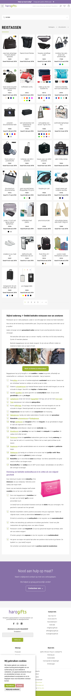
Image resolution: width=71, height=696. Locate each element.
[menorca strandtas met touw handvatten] (61, 76)
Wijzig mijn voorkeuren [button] (12, 689)
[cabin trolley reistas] (61, 148)
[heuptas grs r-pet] (44, 178)
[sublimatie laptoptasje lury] (61, 112)
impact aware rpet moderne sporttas (61, 189)
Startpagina (51, 27)
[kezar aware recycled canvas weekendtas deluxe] (10, 76)
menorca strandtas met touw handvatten (61, 87)
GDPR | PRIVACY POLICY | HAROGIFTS (51, 652)
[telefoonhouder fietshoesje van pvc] (27, 243)
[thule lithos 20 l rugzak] (44, 243)
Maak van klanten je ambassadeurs (35, 368)
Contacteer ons (34, 588)
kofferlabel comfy (27, 87)
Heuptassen (14, 446)
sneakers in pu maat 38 (9, 255)
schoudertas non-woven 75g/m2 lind (44, 123)
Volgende (42, 302)
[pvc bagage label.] (27, 275)
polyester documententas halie (9, 123)
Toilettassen (14, 452)
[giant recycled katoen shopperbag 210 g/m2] (27, 178)
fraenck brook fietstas (27, 53)
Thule (12, 402)
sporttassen (19, 422)
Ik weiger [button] (19, 685)
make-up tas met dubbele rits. (44, 87)
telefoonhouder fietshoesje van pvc (27, 255)
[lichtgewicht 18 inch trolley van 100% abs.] (10, 275)
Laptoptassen (14, 399)
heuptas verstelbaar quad (44, 54)
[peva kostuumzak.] (44, 210)
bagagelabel (34, 399)
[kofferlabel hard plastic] (27, 210)
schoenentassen (23, 418)
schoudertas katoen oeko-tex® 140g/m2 (61, 221)
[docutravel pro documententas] (10, 178)
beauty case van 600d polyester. (44, 160)
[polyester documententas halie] (10, 112)
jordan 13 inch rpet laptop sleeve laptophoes (10, 222)
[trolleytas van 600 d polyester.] (27, 148)
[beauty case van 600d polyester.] (44, 148)
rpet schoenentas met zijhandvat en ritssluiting (27, 124)
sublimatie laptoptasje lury (61, 123)
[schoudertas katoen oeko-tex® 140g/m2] (61, 210)
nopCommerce (38, 682)
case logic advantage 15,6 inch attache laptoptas (9, 54)
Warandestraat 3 (52, 622)
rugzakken (18, 393)
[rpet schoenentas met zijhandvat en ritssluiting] (27, 112)
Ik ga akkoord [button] (10, 685)
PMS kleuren (51, 655)
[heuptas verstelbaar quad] (44, 42)
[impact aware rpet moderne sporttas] (61, 178)
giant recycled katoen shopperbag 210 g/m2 (27, 189)
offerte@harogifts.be (52, 631)
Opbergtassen (14, 415)
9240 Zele (52, 625)
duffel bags (17, 405)
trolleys (15, 380)
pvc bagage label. (27, 286)
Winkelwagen (51, 664)
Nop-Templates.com (39, 685)
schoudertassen (21, 386)
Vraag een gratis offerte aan (42, 2)
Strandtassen (14, 431)
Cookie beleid (51, 658)
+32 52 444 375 (52, 619)
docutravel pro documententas (10, 189)
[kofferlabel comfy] (27, 76)
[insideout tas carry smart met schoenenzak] (61, 42)
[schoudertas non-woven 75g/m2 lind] (44, 112)
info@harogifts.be (52, 628)
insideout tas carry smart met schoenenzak (61, 54)
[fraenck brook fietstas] (27, 42)
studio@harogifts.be (52, 634)
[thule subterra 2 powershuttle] (10, 148)
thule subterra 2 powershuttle (10, 160)
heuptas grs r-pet (44, 188)
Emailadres (17, 631)
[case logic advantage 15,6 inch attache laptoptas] (10, 42)
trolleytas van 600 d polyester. (27, 160)
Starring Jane (40, 688)
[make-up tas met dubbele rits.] (44, 76)
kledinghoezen (34, 418)
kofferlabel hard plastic (27, 221)
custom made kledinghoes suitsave (61, 255)
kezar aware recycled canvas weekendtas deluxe (9, 88)
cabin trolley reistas (61, 159)
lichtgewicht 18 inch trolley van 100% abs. (10, 287)
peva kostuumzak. (44, 220)
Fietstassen (13, 437)
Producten (18, 652)
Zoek (60, 6)
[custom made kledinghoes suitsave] (61, 243)
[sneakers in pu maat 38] (10, 243)
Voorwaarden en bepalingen (51, 661)
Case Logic (58, 399)
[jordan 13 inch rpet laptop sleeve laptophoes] (10, 210)
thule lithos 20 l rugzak (44, 255)
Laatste (46, 302)
